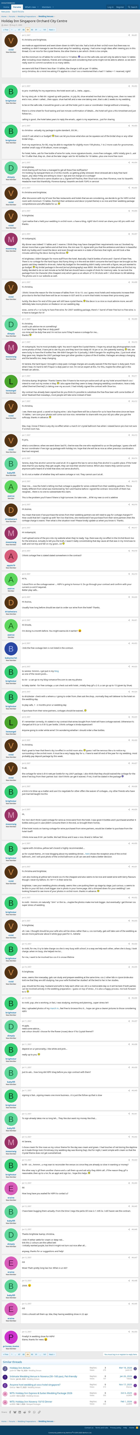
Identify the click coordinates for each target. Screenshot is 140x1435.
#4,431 (134, 866)
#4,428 (134, 786)
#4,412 (134, 401)
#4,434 (134, 944)
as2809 (12, 1396)
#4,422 (134, 643)
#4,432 (134, 897)
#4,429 (134, 809)
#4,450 (134, 1332)
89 (28, 29)
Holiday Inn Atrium (20, 1367)
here (87, 853)
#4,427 (134, 763)
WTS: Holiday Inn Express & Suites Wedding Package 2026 (41, 1393)
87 (19, 29)
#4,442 (134, 1137)
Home (6, 7)
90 (32, 29)
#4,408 (134, 282)
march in (54, 1008)
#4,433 (134, 921)
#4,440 (134, 1090)
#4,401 (134, 35)
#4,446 (134, 1229)
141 (44, 29)
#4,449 (134, 1304)
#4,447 (134, 1257)
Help (125, 1427)
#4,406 (134, 211)
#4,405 (134, 188)
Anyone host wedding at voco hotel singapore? (35, 1384)
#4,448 (134, 1280)
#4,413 (134, 435)
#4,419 (134, 574)
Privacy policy (115, 1427)
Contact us (89, 1427)
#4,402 (134, 86)
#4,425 (134, 717)
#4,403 (134, 126)
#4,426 (134, 740)
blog (56, 671)
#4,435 (134, 967)
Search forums (18, 11)
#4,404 (134, 162)
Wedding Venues (35, 1370)
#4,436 (134, 998)
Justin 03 (13, 1370)
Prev (6, 29)
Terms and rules (101, 1427)
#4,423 (134, 666)
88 (23, 29)
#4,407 (134, 234)
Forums (17, 7)
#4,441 (134, 1114)
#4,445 (134, 1206)
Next (51, 29)
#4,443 (134, 1160)
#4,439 (134, 1067)
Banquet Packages (34, 1404)
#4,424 (134, 692)
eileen (6, 25)
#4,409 (134, 319)
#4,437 (134, 1021)
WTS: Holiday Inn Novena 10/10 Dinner (31, 1401)
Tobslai (12, 1379)
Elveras (12, 1387)
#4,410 (134, 342)
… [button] (15, 29)
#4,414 (134, 458)
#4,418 (134, 551)
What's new (30, 7)
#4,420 (134, 597)
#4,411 (134, 376)
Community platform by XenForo (70, 1433)
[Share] (129, 35)
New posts (5, 11)
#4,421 (134, 620)
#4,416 (134, 504)
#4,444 (134, 1183)
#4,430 (134, 843)
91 (36, 29)
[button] (38, 7)
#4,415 (134, 481)
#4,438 (134, 1044)
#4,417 (134, 527)
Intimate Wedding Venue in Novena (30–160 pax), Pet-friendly (43, 1376)
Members (46, 7)
